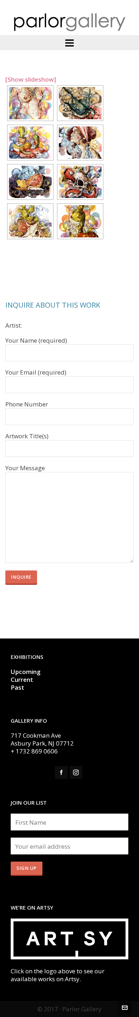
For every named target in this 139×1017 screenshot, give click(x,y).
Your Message (25, 468)
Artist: (13, 325)
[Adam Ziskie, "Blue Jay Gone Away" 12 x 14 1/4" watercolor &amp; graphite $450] (80, 103)
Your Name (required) (36, 340)
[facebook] (61, 772)
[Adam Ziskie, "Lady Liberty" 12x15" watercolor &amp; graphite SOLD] (80, 142)
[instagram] (76, 772)
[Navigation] (69, 42)
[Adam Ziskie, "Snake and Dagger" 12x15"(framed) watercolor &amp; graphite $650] (80, 182)
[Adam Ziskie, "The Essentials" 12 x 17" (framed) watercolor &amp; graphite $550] (80, 221)
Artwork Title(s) (26, 436)
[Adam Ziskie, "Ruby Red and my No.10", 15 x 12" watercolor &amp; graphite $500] (30, 182)
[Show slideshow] (30, 79)
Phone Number (26, 404)
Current (23, 679)
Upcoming (26, 671)
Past (17, 687)
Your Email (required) (35, 372)
